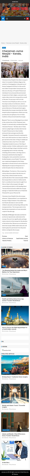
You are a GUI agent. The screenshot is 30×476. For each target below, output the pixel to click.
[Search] (25, 18)
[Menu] (6, 19)
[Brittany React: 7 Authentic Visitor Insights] (15, 365)
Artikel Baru (5, 462)
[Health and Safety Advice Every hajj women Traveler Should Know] (15, 287)
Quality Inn (6, 401)
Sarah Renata (6, 60)
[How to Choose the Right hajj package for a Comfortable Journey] (15, 315)
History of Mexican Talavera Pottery (7, 238)
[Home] (3, 18)
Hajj (4, 47)
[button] (6, 19)
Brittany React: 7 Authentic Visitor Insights (15, 377)
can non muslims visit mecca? (11, 232)
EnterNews (24, 472)
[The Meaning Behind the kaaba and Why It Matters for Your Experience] (15, 258)
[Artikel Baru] (15, 450)
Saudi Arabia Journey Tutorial (22, 238)
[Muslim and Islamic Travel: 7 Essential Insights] (15, 393)
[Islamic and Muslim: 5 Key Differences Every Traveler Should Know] (15, 422)
